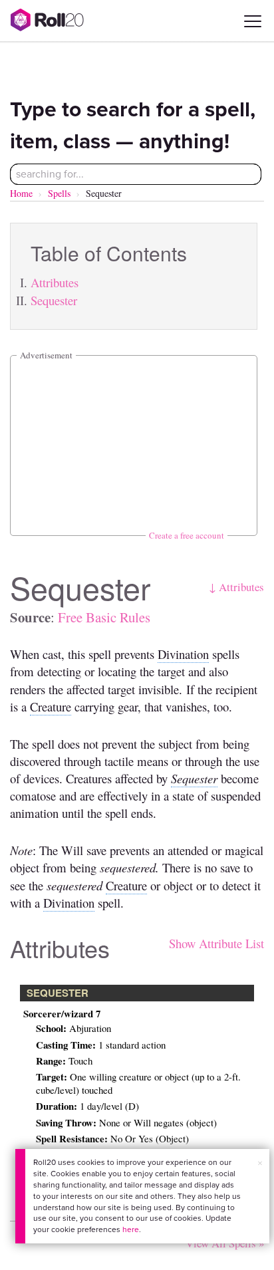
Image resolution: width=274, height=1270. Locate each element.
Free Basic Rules (104, 617)
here (130, 1229)
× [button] (260, 1163)
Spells (59, 193)
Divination (183, 654)
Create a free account (186, 535)
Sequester (54, 300)
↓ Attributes (236, 586)
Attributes (54, 282)
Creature (50, 706)
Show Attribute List (216, 943)
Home (21, 193)
